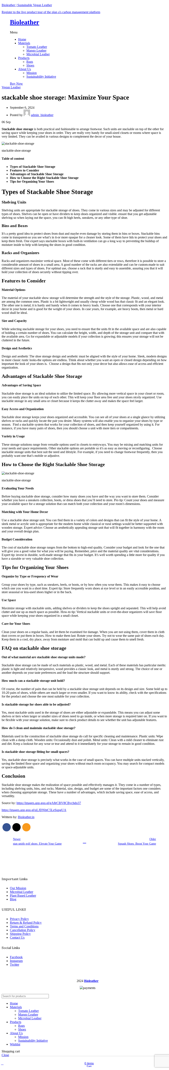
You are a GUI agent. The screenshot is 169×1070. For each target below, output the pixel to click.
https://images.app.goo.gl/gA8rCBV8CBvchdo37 (48, 803)
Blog (13, 899)
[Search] (162, 996)
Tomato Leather (36, 47)
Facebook (16, 957)
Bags (29, 61)
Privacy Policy (19, 919)
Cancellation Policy (22, 930)
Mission (31, 73)
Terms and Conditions (24, 926)
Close (5, 1055)
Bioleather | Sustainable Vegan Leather (27, 5)
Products (23, 58)
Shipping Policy (20, 934)
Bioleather (24, 22)
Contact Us (17, 937)
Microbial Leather (38, 54)
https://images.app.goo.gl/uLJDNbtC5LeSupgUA (34, 810)
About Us (24, 69)
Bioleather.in (26, 817)
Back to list (84, 841)
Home (22, 39)
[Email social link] (26, 827)
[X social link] (16, 827)
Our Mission (18, 888)
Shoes (30, 65)
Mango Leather (36, 50)
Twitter (14, 964)
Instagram (16, 961)
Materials (24, 43)
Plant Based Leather (23, 895)
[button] (84, 32)
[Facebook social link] (6, 827)
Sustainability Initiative (41, 76)
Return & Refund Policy (26, 922)
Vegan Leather (11, 87)
